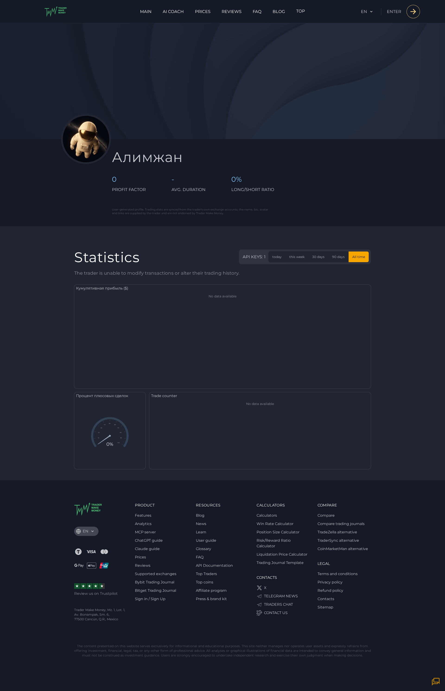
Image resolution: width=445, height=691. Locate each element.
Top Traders (206, 574)
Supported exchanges (155, 574)
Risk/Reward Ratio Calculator (274, 543)
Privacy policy (330, 582)
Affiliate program (211, 590)
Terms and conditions (338, 574)
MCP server (145, 532)
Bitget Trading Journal (155, 590)
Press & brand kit (211, 599)
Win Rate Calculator (275, 524)
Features (143, 515)
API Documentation (214, 565)
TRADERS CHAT (278, 604)
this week (297, 257)
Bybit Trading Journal (154, 582)
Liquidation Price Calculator (282, 554)
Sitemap (325, 607)
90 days (338, 257)
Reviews (232, 11)
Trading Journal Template (280, 562)
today (277, 257)
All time (358, 257)
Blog (279, 11)
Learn (201, 532)
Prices (202, 11)
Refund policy (330, 590)
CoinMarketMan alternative (343, 549)
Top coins (204, 582)
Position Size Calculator (278, 532)
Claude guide (147, 549)
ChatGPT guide (149, 540)
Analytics (143, 524)
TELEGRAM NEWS (281, 596)
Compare (326, 515)
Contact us (276, 613)
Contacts (326, 599)
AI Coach (173, 11)
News (201, 524)
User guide (206, 540)
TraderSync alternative (338, 540)
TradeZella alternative (337, 532)
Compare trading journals (341, 524)
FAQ (257, 11)
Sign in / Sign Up (150, 599)
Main (146, 11)
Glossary (203, 549)
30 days (318, 257)
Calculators (267, 515)
